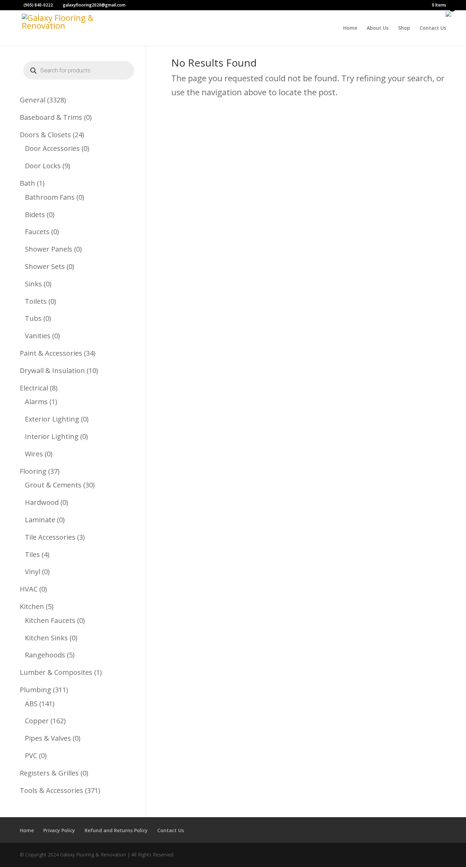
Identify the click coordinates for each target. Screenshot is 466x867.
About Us (378, 28)
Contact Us (433, 28)
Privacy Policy (59, 830)
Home (350, 28)
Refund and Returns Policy (116, 830)
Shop (404, 28)
